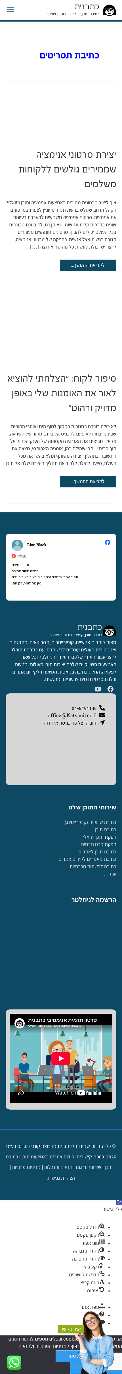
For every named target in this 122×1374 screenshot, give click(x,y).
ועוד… (109, 874)
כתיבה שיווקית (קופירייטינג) (90, 822)
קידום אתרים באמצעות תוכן (48, 1157)
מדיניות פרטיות (26, 1167)
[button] (119, 1202)
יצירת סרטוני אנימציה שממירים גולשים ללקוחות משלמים (67, 169)
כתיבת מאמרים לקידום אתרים (87, 859)
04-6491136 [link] (84, 708)
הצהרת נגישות (61, 1178)
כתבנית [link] (89, 627)
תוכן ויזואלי (93, 837)
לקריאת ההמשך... (88, 266)
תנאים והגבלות (58, 1167)
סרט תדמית (92, 844)
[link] (109, 631)
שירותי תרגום (88, 1167)
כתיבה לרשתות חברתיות (93, 867)
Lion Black (37, 545)
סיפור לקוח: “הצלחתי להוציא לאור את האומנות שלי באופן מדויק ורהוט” (61, 393)
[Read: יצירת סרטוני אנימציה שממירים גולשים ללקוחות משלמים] (61, 112)
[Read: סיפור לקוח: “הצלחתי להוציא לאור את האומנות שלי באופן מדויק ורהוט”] (61, 327)
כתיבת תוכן (105, 830)
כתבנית (87, 6)
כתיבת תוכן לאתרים (97, 852)
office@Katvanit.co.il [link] (72, 716)
